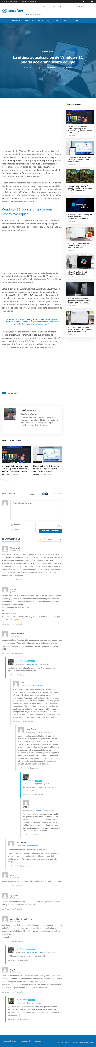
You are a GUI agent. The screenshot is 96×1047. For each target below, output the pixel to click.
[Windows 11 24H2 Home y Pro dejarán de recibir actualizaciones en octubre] (80, 205)
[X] (89, 1)
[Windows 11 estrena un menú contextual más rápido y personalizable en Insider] (80, 234)
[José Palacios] (11, 419)
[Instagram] (86, 1)
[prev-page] (3, 478)
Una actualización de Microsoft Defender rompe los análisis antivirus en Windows (46, 468)
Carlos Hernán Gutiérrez (35, 952)
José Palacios (67, 68)
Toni (38, 732)
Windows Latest (27, 289)
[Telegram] (52, 106)
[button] (91, 10)
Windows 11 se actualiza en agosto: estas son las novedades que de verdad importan (80, 330)
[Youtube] (92, 1)
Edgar (29, 1003)
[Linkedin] (46, 106)
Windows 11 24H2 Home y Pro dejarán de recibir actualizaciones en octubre (80, 217)
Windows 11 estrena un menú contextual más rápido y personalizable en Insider (79, 246)
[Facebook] (83, 1)
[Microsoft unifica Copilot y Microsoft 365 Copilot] (80, 262)
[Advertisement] (32, 129)
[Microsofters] (10, 11)
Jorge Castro (38, 784)
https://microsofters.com (29, 414)
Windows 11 (47, 52)
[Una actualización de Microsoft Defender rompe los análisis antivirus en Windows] (47, 454)
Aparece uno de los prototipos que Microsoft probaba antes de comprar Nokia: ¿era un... (79, 301)
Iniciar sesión (57, 494)
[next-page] (7, 478)
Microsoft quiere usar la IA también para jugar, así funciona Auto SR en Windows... (80, 188)
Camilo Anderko (32, 664)
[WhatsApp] (40, 106)
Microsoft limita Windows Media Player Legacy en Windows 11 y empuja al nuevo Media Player (16, 468)
